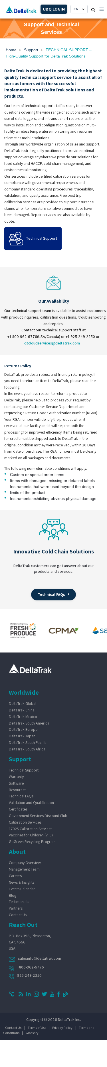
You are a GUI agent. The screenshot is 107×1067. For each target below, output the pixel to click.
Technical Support (24, 770)
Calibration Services (25, 822)
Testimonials (19, 901)
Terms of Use (37, 1027)
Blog (12, 895)
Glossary (32, 1033)
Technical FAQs (21, 796)
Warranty (16, 776)
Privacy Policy (62, 1027)
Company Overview (25, 862)
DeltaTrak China (22, 710)
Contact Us (18, 914)
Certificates (18, 809)
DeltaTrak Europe (23, 729)
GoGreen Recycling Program (32, 841)
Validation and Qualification (31, 802)
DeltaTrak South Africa (27, 749)
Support (31, 50)
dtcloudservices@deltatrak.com (52, 343)
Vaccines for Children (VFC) (31, 835)
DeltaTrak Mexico (23, 716)
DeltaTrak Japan (22, 735)
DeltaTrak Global (22, 703)
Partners (16, 908)
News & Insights (21, 882)
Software (16, 783)
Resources (17, 789)
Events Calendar (22, 888)
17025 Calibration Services (30, 828)
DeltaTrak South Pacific (28, 742)
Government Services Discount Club (38, 815)
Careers (15, 875)
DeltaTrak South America (29, 723)
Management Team (24, 869)
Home (11, 50)
